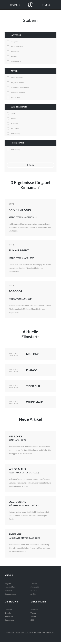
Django (31, 370)
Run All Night (19, 250)
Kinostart (14, 123)
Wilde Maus (34, 402)
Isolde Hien (15, 97)
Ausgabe (14, 41)
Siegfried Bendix (17, 82)
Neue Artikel (30, 420)
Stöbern (47, 5)
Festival (14, 56)
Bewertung (15, 133)
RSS (32, 620)
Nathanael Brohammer (20, 87)
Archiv (33, 594)
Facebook (34, 609)
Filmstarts (14, 5)
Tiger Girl (33, 386)
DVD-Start (15, 128)
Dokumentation (17, 46)
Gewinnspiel (16, 61)
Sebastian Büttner (18, 92)
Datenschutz (9, 620)
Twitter (33, 613)
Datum (13, 118)
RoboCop (15, 291)
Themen (33, 583)
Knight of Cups (20, 209)
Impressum (9, 616)
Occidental (17, 502)
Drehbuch (15, 51)
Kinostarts (8, 590)
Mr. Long (32, 354)
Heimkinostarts (10, 594)
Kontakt (8, 613)
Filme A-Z (34, 586)
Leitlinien (8, 609)
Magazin (8, 583)
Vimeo (33, 616)
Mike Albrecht (17, 77)
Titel (13, 113)
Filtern (30, 165)
